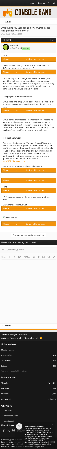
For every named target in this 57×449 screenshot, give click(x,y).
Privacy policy (29, 338)
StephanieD (51, 399)
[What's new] (48, 3)
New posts (8, 410)
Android (6, 34)
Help (36, 338)
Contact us (5, 338)
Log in (13, 59)
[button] (3, 3)
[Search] (53, 3)
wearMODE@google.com (14, 161)
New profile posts (11, 415)
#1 (53, 40)
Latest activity (9, 421)
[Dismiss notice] (52, 424)
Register (22, 59)
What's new (6, 406)
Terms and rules (16, 338)
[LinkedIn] (24, 257)
